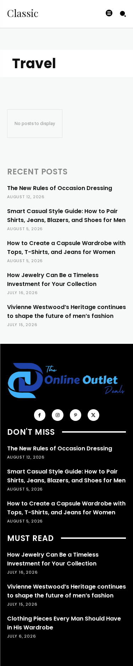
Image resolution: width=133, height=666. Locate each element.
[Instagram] (57, 415)
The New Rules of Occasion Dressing (59, 188)
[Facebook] (40, 415)
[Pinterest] (76, 415)
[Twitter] (93, 415)
